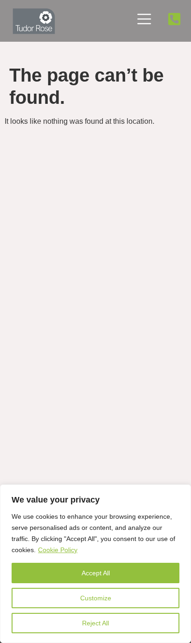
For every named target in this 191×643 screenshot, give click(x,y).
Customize (95, 598)
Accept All (96, 573)
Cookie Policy (57, 550)
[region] (95, 563)
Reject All (95, 623)
